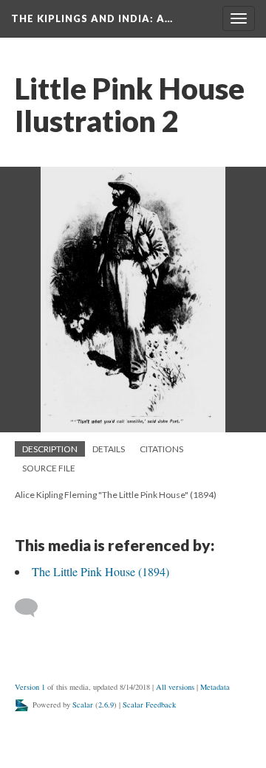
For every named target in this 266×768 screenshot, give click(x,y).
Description (50, 448)
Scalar (82, 704)
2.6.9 (106, 704)
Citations (161, 448)
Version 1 (30, 687)
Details (108, 448)
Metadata (215, 687)
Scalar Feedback (149, 704)
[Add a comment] (33, 607)
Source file (48, 468)
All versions (175, 687)
